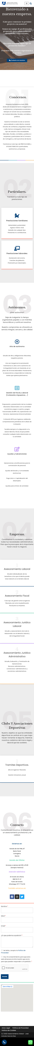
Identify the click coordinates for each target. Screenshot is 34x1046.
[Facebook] (12, 896)
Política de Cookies (9, 1030)
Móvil (3, 916)
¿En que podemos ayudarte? (11, 935)
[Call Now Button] (4, 1042)
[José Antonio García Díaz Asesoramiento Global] (10, 3)
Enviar (4, 977)
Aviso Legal (6, 1028)
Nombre (4, 906)
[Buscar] (31, 3)
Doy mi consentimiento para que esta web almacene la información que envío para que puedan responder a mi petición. (16, 959)
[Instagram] (17, 896)
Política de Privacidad (20, 1028)
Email (3, 926)
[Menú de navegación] (26, 3)
